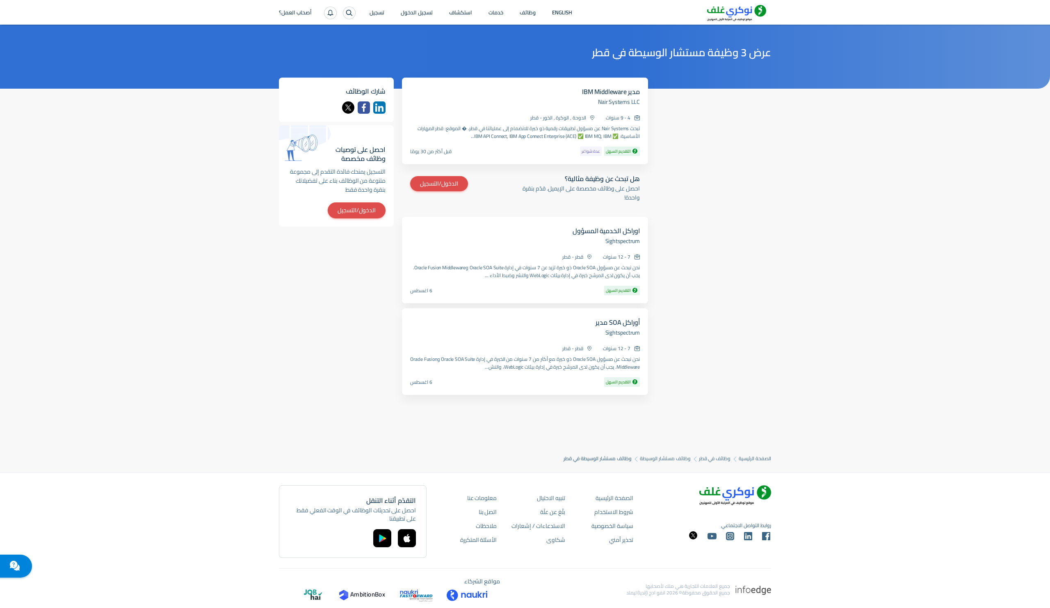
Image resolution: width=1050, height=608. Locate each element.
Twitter (348, 107)
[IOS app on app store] (407, 538)
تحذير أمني (621, 540)
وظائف (528, 13)
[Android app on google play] (382, 538)
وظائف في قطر (715, 458)
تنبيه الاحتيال (551, 498)
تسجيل (377, 13)
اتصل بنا (488, 512)
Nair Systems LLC (619, 102)
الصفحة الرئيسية (755, 458)
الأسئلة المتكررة (478, 540)
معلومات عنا (482, 498)
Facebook (364, 107)
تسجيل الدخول (417, 13)
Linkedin (379, 107)
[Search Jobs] (349, 13)
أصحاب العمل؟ (295, 13)
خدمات (495, 13)
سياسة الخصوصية (612, 526)
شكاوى (555, 540)
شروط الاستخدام (613, 512)
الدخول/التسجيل (439, 183)
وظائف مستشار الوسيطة (665, 458)
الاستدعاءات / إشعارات (538, 526)
